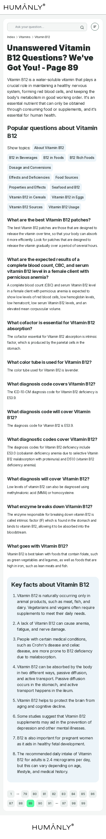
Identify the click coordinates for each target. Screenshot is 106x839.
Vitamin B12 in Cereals (27, 197)
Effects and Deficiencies (29, 177)
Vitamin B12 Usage (64, 207)
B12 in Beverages (23, 157)
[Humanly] (24, 7)
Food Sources (66, 177)
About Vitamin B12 (49, 148)
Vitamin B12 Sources (26, 207)
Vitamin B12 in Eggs (68, 197)
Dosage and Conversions (30, 167)
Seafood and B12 (66, 187)
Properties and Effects (27, 187)
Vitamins (24, 37)
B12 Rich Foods (82, 157)
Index (11, 37)
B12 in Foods (53, 157)
